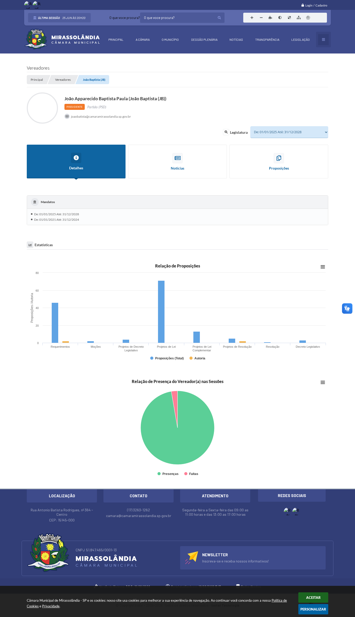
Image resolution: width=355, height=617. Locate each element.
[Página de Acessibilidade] (308, 17)
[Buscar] (219, 17)
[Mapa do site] (298, 17)
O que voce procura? (124, 18)
